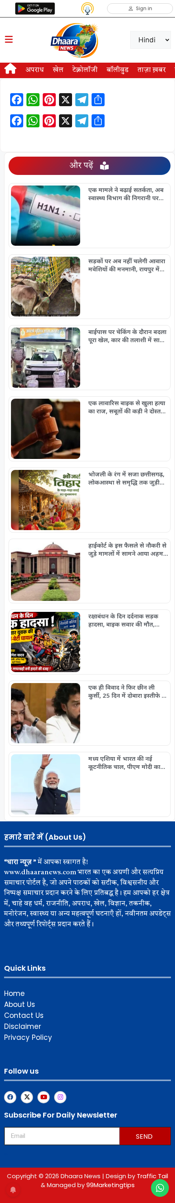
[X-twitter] (27, 1097)
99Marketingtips (110, 1185)
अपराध (35, 70)
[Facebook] (10, 1097)
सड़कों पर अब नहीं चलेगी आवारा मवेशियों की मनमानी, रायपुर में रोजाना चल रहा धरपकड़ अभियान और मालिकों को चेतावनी (127, 265)
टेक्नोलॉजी (85, 70)
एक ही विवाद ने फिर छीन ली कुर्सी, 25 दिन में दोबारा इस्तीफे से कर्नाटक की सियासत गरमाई (127, 691)
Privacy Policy (28, 1037)
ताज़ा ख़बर (152, 70)
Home (14, 993)
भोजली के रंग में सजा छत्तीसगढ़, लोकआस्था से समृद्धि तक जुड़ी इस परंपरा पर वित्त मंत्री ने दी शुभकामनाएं (126, 478)
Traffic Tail (152, 1176)
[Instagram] (60, 1097)
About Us (19, 1004)
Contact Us (24, 1015)
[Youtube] (43, 1097)
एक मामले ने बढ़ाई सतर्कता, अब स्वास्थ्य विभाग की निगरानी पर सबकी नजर (126, 194)
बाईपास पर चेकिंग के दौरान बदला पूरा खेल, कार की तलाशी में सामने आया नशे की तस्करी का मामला (127, 335)
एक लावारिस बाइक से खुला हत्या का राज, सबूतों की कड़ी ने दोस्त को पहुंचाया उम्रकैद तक (126, 407)
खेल (58, 70)
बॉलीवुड (118, 70)
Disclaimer (22, 1026)
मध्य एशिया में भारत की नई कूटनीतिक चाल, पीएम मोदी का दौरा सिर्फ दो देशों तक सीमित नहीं (127, 762)
